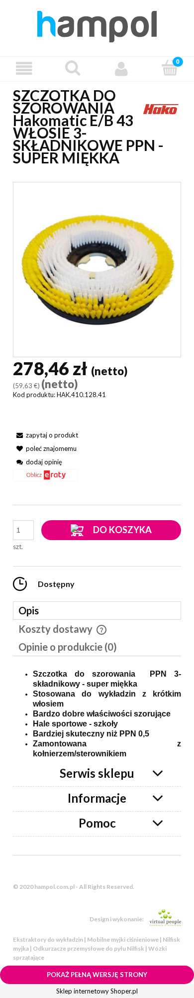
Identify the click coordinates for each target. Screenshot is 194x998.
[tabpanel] (97, 714)
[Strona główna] (97, 25)
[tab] (97, 610)
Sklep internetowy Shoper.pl (97, 991)
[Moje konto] (121, 68)
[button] (24, 68)
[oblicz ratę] (45, 478)
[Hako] (161, 108)
